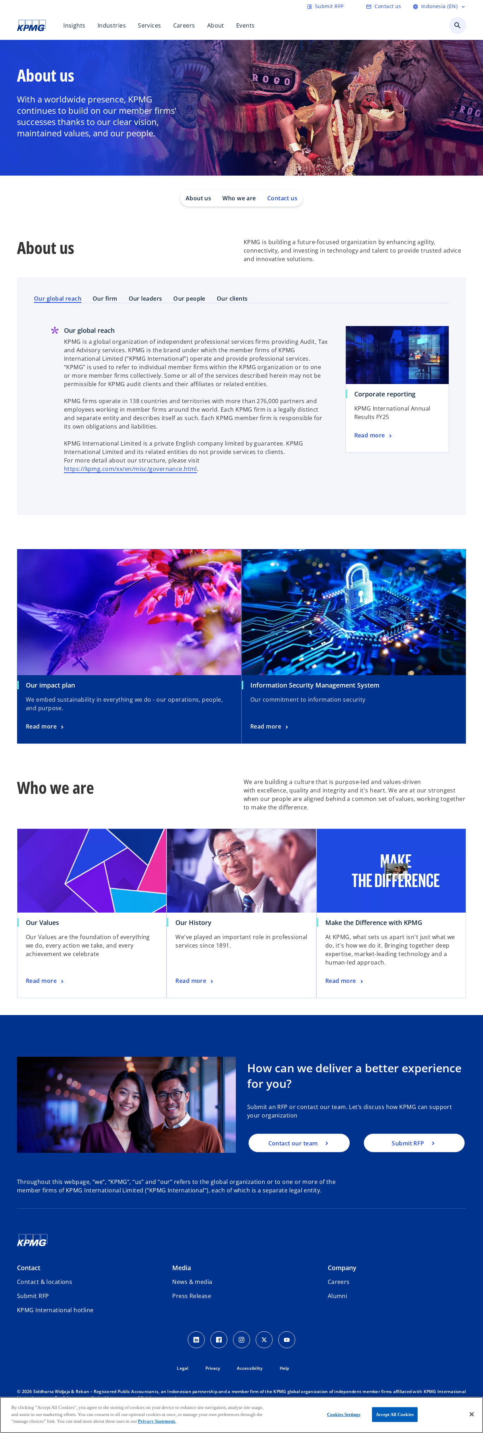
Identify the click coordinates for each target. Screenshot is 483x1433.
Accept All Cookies (395, 1414)
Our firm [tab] (105, 298)
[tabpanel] (241, 408)
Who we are (239, 198)
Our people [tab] (189, 298)
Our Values (42, 922)
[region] (241, 1415)
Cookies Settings (343, 1414)
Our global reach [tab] (57, 298)
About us (198, 198)
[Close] (471, 1414)
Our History (193, 922)
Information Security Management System (314, 685)
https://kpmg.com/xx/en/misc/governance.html (130, 469)
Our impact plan (50, 685)
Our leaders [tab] (145, 298)
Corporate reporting (384, 394)
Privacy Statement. (157, 1421)
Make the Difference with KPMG (376, 922)
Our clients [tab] (232, 298)
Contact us (282, 198)
